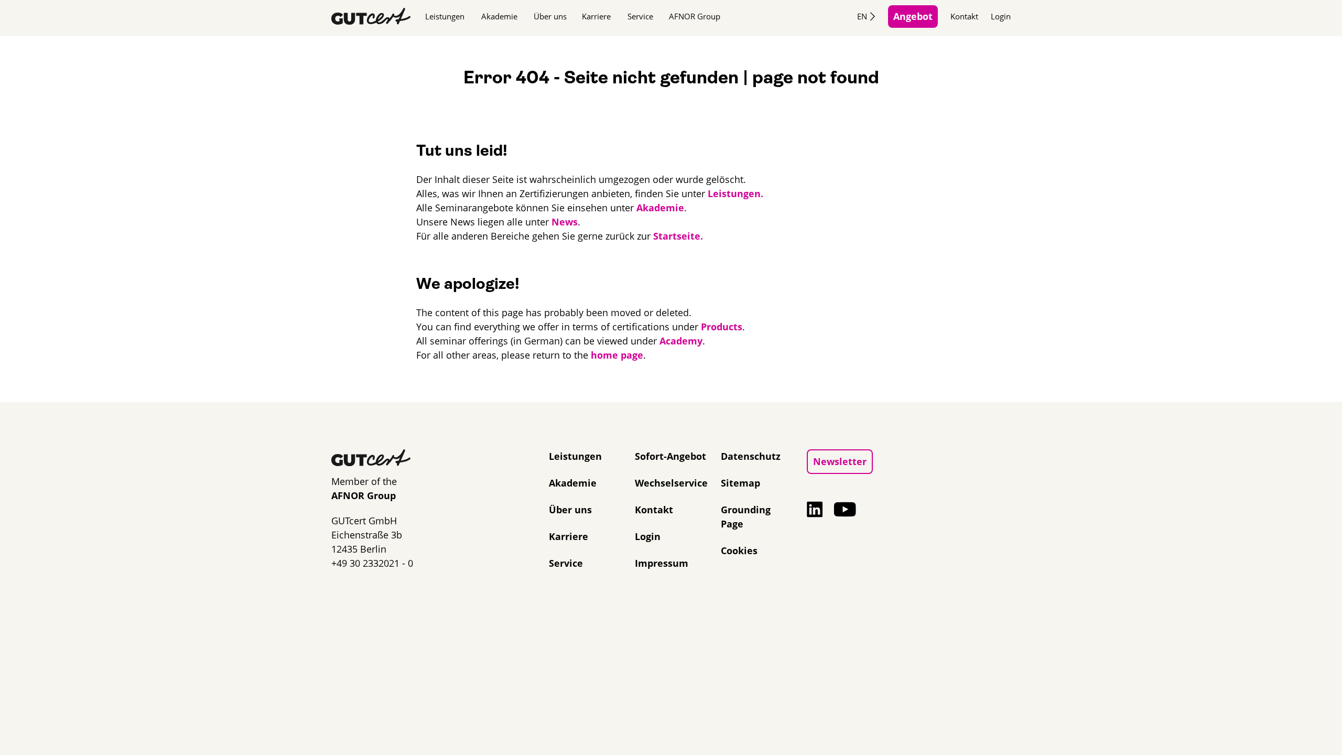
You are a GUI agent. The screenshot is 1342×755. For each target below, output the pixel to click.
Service (640, 16)
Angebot (913, 16)
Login (1001, 16)
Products (721, 326)
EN (862, 16)
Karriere (596, 16)
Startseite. (678, 236)
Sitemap (740, 483)
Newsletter (840, 461)
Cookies (739, 550)
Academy (680, 341)
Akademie (499, 16)
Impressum (661, 563)
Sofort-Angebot (670, 456)
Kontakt (964, 16)
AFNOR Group (694, 16)
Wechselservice (671, 483)
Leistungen (444, 16)
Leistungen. (735, 193)
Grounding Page (746, 516)
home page (617, 355)
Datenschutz (751, 456)
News (564, 221)
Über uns (550, 16)
